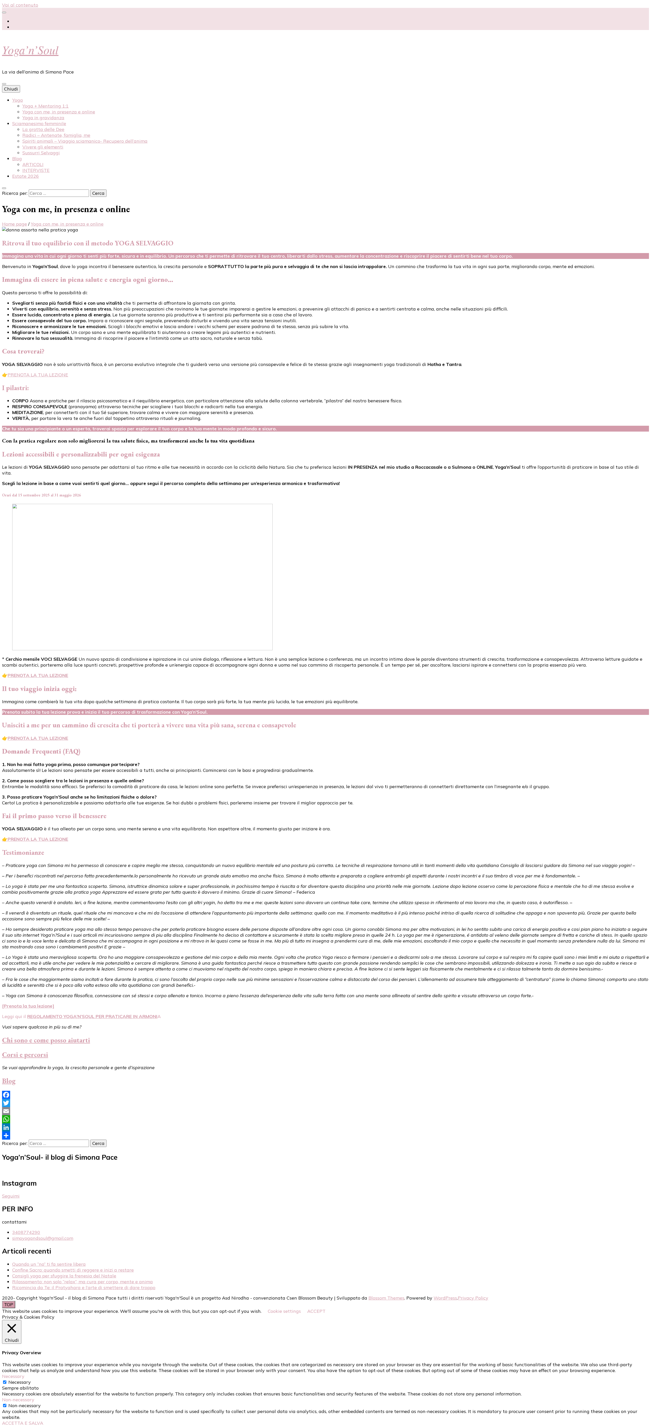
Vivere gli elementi (42, 147)
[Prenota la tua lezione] (28, 1006)
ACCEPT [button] (316, 1311)
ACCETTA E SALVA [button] (22, 1423)
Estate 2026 (25, 176)
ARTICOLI (32, 164)
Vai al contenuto (20, 5)
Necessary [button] (13, 1376)
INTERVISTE (36, 170)
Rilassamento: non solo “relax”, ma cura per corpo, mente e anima (82, 1282)
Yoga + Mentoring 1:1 (45, 106)
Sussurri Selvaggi (41, 153)
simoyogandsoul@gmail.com (42, 1238)
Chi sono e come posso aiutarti (46, 1040)
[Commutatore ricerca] (4, 188)
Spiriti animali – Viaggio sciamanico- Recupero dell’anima (84, 141)
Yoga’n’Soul (30, 49)
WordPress (445, 1298)
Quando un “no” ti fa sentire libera (49, 1264)
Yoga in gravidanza (43, 118)
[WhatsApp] (325, 1119)
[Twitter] (325, 1103)
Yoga (17, 100)
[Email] (325, 1111)
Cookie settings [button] (284, 1311)
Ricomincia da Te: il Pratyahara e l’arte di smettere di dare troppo (83, 1287)
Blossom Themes (386, 1298)
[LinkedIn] (325, 1127)
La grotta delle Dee (43, 129)
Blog (17, 158)
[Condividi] (325, 1135)
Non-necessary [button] (18, 1400)
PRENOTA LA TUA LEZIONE (38, 375)
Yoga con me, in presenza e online (58, 112)
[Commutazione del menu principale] (4, 84)
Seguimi (11, 1196)
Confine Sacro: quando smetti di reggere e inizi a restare (73, 1270)
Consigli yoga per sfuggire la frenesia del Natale (64, 1276)
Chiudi (11, 89)
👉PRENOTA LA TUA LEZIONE (35, 839)
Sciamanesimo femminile (39, 123)
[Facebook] (325, 1095)
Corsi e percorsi (25, 1054)
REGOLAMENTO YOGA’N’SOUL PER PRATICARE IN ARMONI (92, 1016)
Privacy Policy (473, 1298)
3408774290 (26, 1232)
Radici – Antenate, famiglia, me (56, 135)
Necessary (19, 1382)
